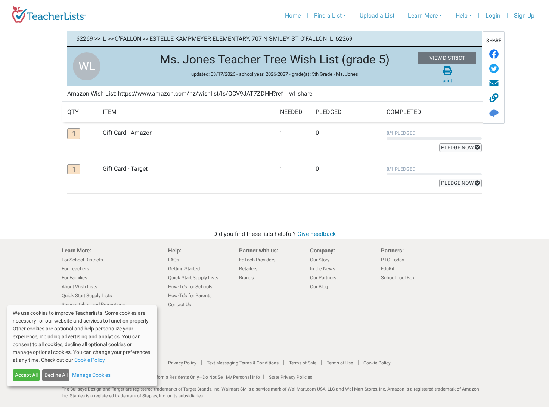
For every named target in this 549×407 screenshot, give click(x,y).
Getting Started (184, 268)
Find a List (328, 15)
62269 (84, 38)
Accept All (26, 375)
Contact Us (179, 304)
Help (462, 15)
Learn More (423, 15)
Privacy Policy (182, 363)
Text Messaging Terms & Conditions (243, 363)
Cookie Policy (377, 363)
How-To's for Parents (190, 295)
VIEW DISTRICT (447, 58)
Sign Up (524, 15)
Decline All (56, 375)
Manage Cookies (91, 375)
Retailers (248, 268)
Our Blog (319, 286)
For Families (74, 277)
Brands (246, 277)
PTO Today (392, 259)
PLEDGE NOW (458, 147)
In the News (322, 268)
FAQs (173, 259)
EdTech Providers (257, 259)
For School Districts (82, 259)
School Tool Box (398, 277)
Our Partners (323, 277)
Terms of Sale (302, 363)
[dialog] (82, 345)
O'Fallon (128, 38)
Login (493, 15)
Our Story (319, 259)
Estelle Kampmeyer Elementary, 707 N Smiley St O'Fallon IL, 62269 (251, 38)
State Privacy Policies (290, 377)
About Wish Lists (79, 286)
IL (103, 38)
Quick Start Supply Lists (87, 295)
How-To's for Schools (190, 286)
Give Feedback (316, 233)
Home (293, 15)
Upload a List (377, 15)
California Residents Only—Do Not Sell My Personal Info (204, 377)
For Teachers (75, 268)
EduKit (387, 268)
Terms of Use (340, 363)
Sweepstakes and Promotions (93, 304)
